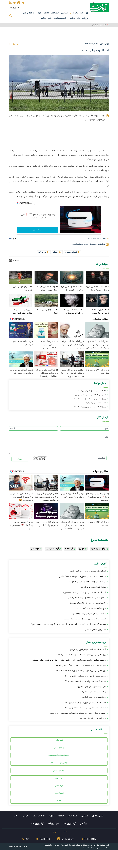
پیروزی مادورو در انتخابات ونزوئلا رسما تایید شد (89, 399)
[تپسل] (18, 203)
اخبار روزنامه (46, 18)
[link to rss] (10, 2)
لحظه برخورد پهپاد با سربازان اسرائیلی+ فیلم (88, 571)
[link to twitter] (14, 2)
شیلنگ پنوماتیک (59, 747)
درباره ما (54, 831)
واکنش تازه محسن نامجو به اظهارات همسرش (72, 311)
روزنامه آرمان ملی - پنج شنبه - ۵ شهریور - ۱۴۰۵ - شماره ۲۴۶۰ (81, 654)
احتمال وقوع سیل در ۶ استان (47, 311)
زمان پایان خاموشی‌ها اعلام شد (93, 691)
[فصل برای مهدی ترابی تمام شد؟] (20, 277)
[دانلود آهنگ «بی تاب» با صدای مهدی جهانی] (46, 277)
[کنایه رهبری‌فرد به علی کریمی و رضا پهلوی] (97, 300)
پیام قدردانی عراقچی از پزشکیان (93, 718)
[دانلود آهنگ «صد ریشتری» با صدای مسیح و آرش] (97, 277)
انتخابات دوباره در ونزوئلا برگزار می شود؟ (92, 391)
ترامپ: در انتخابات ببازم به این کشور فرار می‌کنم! (89, 395)
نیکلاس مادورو (71, 252)
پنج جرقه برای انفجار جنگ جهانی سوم (90, 608)
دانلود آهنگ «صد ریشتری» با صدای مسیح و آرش (97, 288)
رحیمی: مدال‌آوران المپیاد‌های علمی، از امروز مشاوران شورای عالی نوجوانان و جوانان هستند (69, 660)
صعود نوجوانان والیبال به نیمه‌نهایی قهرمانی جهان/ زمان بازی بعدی (78, 713)
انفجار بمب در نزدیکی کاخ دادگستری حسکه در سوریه (84, 592)
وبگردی (71, 18)
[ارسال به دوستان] (14, 43)
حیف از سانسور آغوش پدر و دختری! (91, 686)
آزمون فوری (59, 778)
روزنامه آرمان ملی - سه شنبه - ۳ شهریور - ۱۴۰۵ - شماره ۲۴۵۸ (81, 665)
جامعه (46, 13)
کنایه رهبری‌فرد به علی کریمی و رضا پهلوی (99, 311)
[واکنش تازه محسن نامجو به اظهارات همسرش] (71, 300)
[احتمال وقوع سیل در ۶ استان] (46, 300)
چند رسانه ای (98, 816)
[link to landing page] (99, 7)
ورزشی (85, 18)
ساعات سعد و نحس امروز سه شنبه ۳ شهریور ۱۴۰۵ (85, 707)
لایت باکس (59, 740)
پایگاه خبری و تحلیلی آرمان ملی (68, 845)
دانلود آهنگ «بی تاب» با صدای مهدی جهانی (47, 288)
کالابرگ (59, 801)
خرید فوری (38, 229)
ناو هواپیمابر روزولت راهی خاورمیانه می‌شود (88, 603)
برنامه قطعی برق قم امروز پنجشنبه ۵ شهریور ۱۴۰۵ (85, 681)
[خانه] (86, 13)
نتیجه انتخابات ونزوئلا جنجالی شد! (94, 403)
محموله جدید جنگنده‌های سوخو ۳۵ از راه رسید (86, 597)
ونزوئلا (55, 252)
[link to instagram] (18, 2)
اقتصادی (55, 13)
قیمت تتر (59, 785)
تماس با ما (63, 831)
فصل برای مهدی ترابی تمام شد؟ (22, 288)
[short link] (18, 43)
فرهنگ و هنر (29, 13)
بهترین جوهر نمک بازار (59, 763)
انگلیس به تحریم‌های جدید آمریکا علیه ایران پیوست (85, 618)
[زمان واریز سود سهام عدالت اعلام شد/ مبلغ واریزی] (20, 300)
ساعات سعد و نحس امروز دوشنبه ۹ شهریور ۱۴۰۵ (71, 288)
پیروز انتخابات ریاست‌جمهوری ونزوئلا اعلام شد (90, 407)
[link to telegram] (22, 2)
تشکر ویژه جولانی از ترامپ (95, 629)
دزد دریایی (42, 252)
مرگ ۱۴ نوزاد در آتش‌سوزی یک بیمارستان (89, 613)
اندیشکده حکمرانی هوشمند (59, 755)
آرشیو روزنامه (60, 18)
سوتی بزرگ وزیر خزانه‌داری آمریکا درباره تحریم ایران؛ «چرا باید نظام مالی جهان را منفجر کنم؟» (68, 624)
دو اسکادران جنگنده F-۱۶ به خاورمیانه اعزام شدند (86, 581)
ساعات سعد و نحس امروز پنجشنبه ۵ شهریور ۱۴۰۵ (85, 676)
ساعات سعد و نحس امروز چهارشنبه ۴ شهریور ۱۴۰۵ (85, 702)
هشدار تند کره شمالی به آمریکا (93, 587)
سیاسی (64, 13)
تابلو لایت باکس (59, 770)
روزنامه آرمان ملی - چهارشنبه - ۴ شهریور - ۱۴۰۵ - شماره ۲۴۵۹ (81, 670)
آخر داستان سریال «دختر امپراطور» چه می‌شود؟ (87, 649)
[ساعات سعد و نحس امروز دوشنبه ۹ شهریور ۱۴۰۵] (71, 277)
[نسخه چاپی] (10, 43)
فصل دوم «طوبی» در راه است (94, 697)
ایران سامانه (13, 846)
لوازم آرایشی (59, 793)
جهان (39, 13)
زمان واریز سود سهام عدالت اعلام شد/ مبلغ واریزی (22, 311)
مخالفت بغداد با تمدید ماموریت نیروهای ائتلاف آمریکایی (82, 576)
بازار (78, 18)
